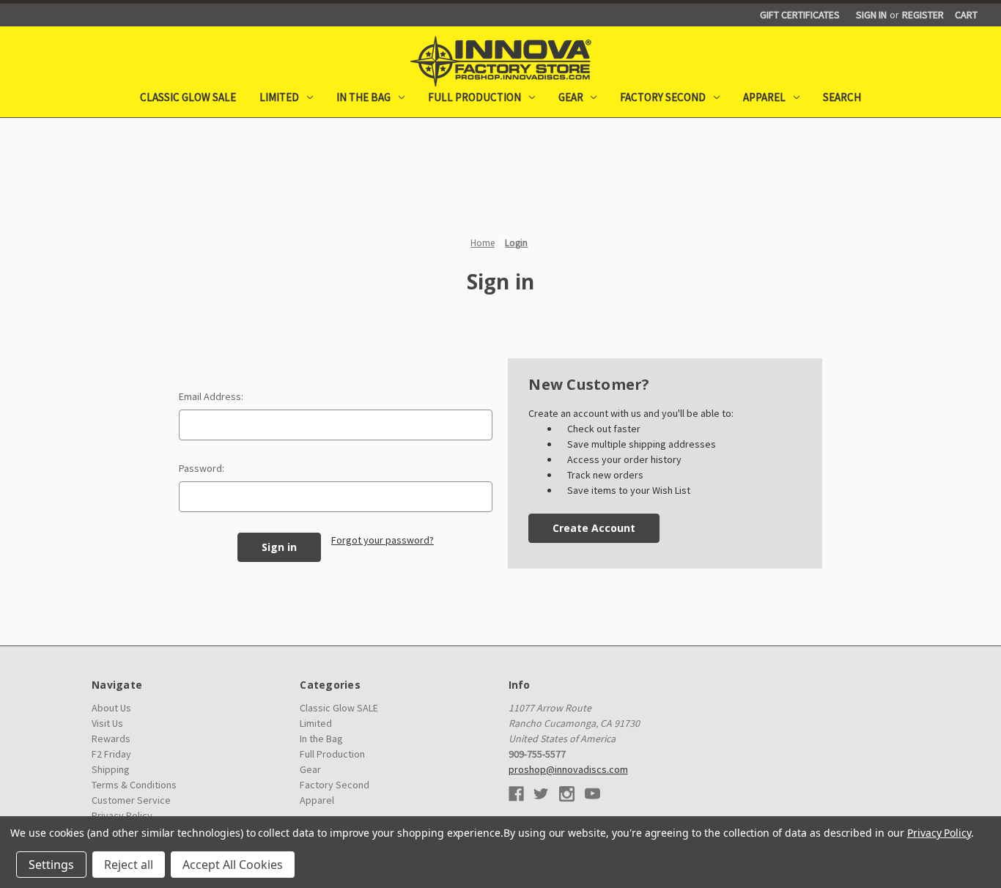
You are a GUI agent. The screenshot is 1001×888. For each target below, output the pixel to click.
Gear (570, 97)
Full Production (474, 97)
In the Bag (363, 97)
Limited (279, 97)
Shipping (111, 769)
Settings (51, 864)
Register (923, 14)
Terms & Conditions (134, 784)
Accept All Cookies (232, 864)
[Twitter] (541, 794)
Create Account (594, 528)
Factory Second (663, 97)
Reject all (128, 864)
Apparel (764, 97)
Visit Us (107, 723)
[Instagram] (567, 794)
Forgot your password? (382, 540)
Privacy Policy (939, 833)
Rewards (111, 738)
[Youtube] (592, 794)
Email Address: (211, 396)
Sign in (871, 14)
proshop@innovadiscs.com (568, 769)
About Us (111, 707)
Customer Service (131, 800)
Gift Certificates (800, 14)
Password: (201, 468)
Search (842, 97)
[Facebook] (516, 794)
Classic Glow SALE (188, 97)
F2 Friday (111, 754)
